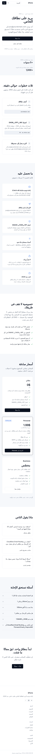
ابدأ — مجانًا (17, 666)
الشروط (31, 741)
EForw (30, 3)
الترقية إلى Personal (17, 450)
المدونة (31, 714)
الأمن (31, 743)
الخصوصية (30, 738)
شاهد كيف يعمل (17, 43)
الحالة (31, 725)
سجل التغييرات (29, 727)
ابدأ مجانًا (17, 38)
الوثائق (31, 716)
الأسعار (31, 709)
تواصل (31, 730)
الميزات (31, 711)
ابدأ (4, 3)
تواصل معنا (17, 489)
